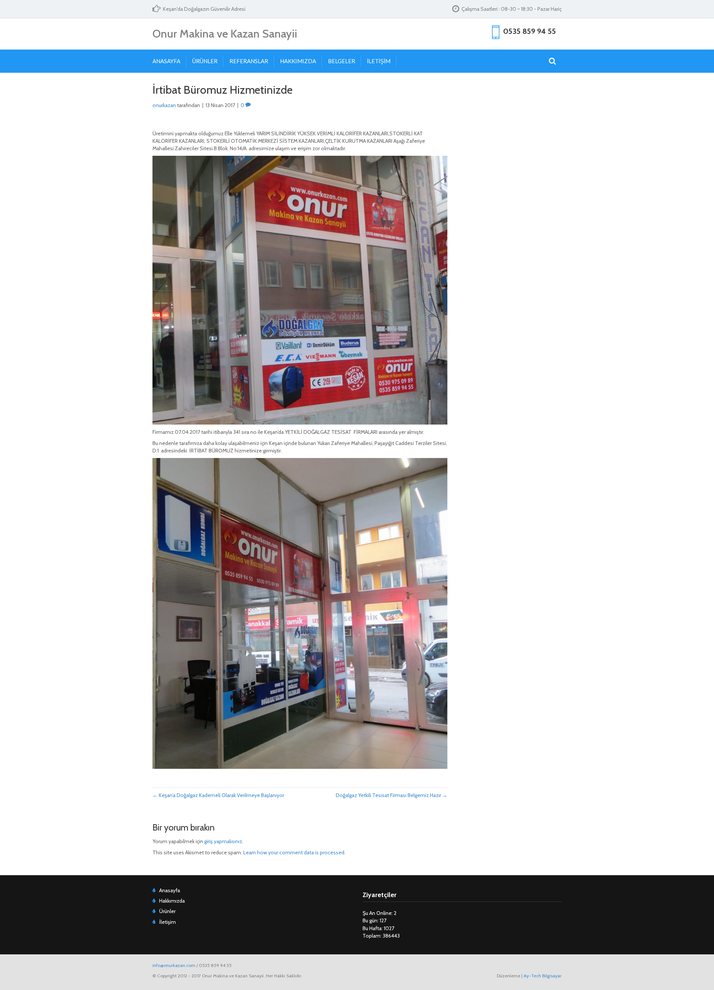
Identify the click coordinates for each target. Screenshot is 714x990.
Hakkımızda (298, 61)
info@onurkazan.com (173, 965)
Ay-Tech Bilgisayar (543, 975)
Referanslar (248, 61)
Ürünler (205, 61)
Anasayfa (166, 61)
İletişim (378, 61)
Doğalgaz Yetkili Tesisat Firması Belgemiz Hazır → (391, 795)
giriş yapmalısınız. (223, 841)
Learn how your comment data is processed (293, 852)
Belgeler (341, 61)
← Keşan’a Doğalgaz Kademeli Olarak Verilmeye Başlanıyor (218, 795)
